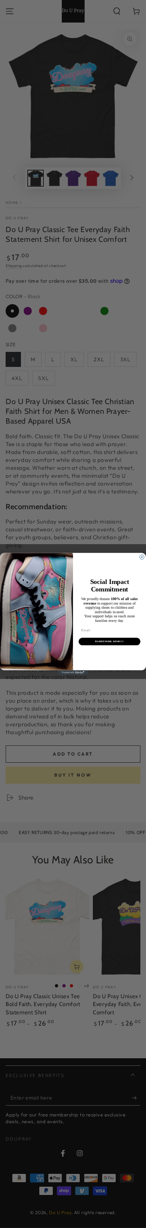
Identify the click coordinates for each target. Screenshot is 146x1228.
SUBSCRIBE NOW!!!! (109, 641)
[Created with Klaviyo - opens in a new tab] (73, 672)
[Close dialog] (142, 557)
